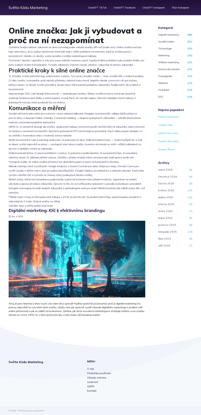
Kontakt (91, 390)
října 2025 (164, 238)
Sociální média (166, 41)
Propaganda (165, 76)
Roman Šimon (166, 149)
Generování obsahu (169, 69)
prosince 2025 (167, 224)
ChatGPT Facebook (124, 7)
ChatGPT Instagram (154, 7)
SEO (160, 96)
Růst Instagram (180, 7)
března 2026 (166, 204)
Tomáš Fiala (165, 125)
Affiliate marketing (168, 62)
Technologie (165, 48)
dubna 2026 (165, 197)
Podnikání (163, 89)
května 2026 (166, 190)
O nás (90, 368)
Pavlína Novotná (168, 116)
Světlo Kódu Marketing (28, 7)
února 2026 (165, 211)
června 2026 (166, 183)
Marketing (163, 55)
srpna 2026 (165, 169)
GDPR (90, 386)
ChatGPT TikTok (97, 7)
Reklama (163, 83)
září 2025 (164, 245)
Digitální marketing (168, 34)
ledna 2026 (165, 217)
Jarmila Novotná (168, 133)
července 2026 (167, 176)
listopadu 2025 (167, 231)
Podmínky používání (99, 373)
